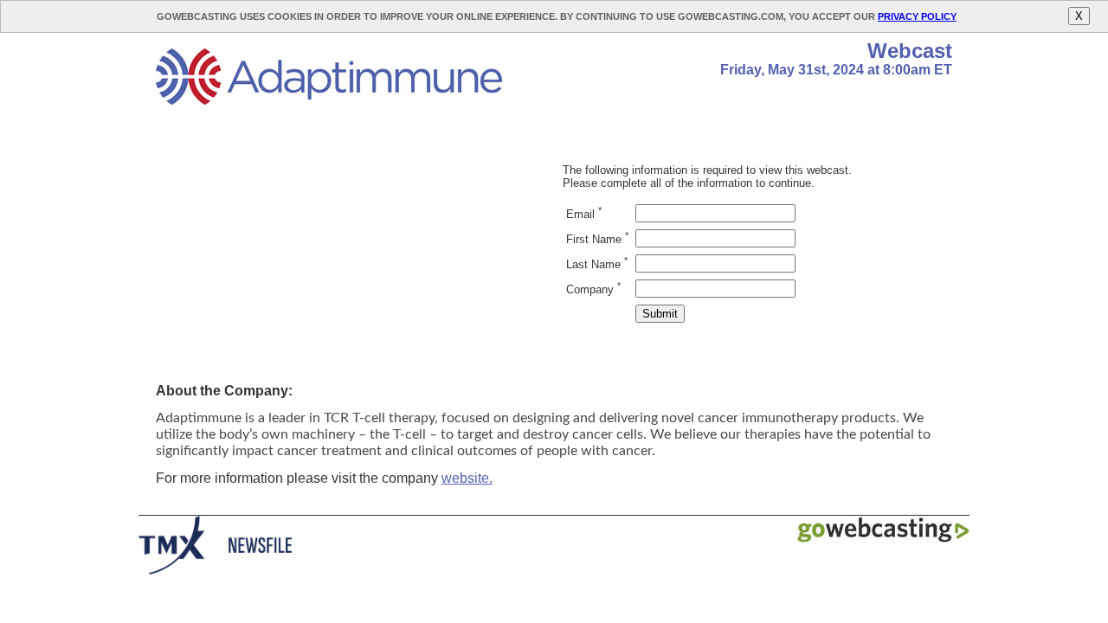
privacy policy (917, 16)
